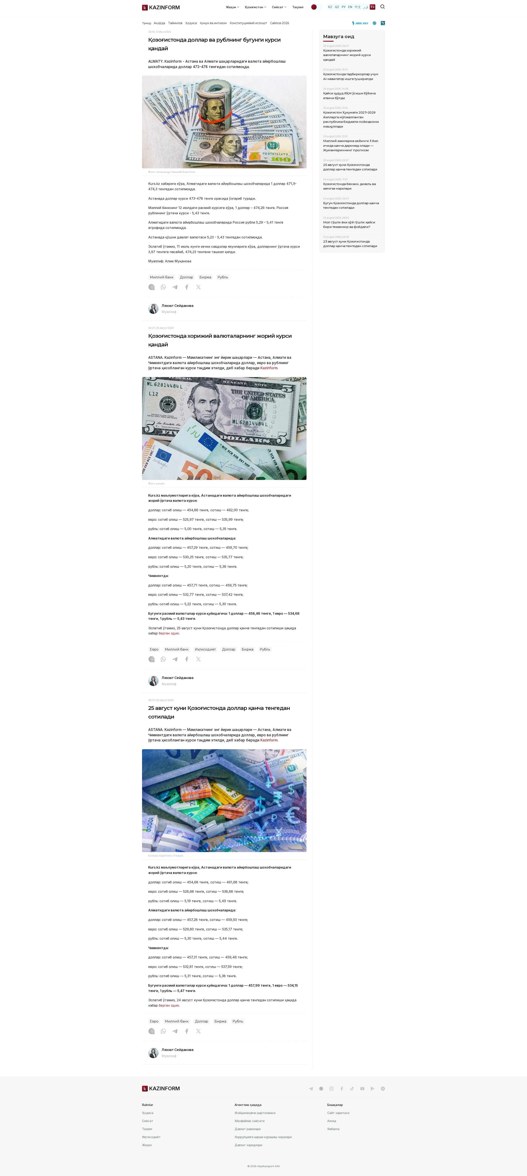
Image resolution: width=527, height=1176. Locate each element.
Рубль (223, 277)
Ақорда (159, 23)
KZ (330, 7)
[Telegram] (175, 287)
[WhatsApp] (163, 287)
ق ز (365, 7)
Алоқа (331, 1121)
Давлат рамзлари (248, 1129)
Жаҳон (147, 1145)
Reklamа (333, 1129)
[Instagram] (151, 287)
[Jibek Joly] (361, 23)
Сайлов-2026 (279, 23)
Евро (154, 649)
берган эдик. (169, 633)
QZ (337, 7)
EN (350, 7)
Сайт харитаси (338, 1113)
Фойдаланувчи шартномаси (255, 1113)
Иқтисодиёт (205, 649)
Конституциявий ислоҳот (248, 23)
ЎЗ (372, 7)
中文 (358, 7)
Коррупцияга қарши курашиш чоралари (263, 1137)
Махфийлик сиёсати (250, 1121)
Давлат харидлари (248, 1145)
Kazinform (268, 368)
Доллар (186, 277)
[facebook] (342, 1089)
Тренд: (147, 23)
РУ (344, 7)
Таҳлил (297, 7)
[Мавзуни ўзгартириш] (317, 7)
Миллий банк (162, 277)
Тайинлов (175, 23)
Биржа (205, 277)
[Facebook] (186, 287)
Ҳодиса (191, 23)
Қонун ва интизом (213, 23)
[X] (198, 287)
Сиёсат (147, 1121)
